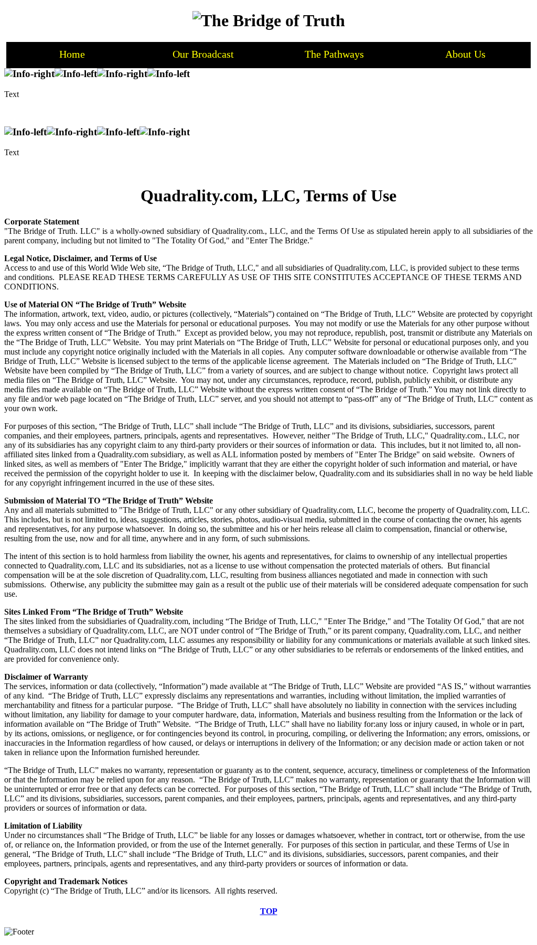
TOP (268, 911)
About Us (465, 54)
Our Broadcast (203, 54)
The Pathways (334, 54)
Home (72, 54)
